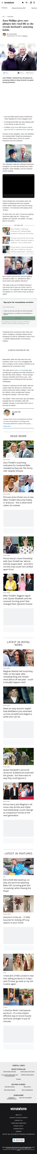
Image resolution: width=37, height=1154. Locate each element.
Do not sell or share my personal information (18, 1134)
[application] (18, 185)
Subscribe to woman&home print (11, 1098)
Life (3, 16)
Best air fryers (27, 1086)
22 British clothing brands (27, 1074)
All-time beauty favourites (9, 1071)
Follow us (22, 73)
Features (24, 36)
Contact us (18, 1120)
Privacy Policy (13, 323)
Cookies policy (18, 1128)
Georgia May (13, 34)
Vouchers (18, 1079)
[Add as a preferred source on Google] (18, 1140)
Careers (18, 1131)
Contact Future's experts (18, 1117)
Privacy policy (18, 1126)
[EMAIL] (13, 414)
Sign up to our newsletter (25, 1097)
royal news (14, 127)
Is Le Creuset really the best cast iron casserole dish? (9, 1075)
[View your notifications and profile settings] (23, 2)
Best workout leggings (9, 1090)
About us (18, 1115)
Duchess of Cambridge (20, 370)
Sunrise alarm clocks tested (27, 1071)
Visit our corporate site (25, 1148)
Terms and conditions (18, 1123)
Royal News (10, 16)
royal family (18, 362)
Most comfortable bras (27, 1090)
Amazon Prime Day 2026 (18, 8)
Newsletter (31, 73)
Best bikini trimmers (10, 1086)
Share (6, 73)
